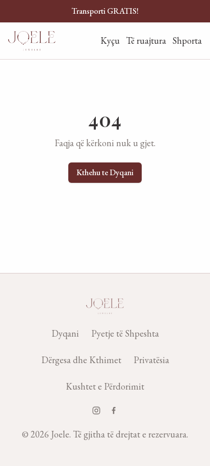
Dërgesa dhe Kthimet (81, 360)
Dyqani (65, 333)
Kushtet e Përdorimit (105, 386)
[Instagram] (96, 410)
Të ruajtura (146, 40)
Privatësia (151, 360)
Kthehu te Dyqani (105, 172)
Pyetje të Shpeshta (125, 333)
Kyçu (110, 40)
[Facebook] (113, 410)
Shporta (187, 40)
